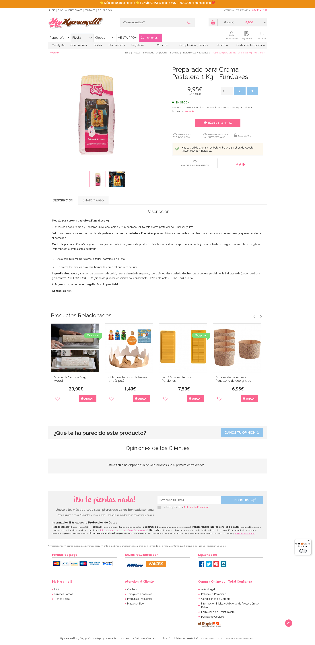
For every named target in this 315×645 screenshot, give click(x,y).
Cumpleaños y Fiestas (193, 45)
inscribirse (242, 500)
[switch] (303, 551)
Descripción (63, 200)
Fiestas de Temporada (250, 45)
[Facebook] (201, 564)
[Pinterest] (216, 564)
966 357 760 (259, 10)
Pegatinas (137, 45)
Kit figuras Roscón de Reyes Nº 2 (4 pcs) (127, 379)
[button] (240, 91)
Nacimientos (117, 45)
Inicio (52, 10)
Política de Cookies (212, 616)
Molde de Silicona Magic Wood (71, 379)
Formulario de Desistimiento (218, 612)
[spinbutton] (227, 91)
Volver (55, 52)
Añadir (88, 398)
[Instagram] (223, 564)
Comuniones (149, 37)
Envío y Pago (93, 200)
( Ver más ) (189, 111)
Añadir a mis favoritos (195, 165)
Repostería (57, 37)
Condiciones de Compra (215, 598)
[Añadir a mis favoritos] (57, 399)
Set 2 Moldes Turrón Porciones (176, 379)
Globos (100, 37)
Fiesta (76, 37)
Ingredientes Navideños (195, 52)
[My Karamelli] (75, 23)
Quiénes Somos (73, 10)
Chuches (162, 45)
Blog (60, 10)
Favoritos (262, 38)
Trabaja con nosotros (139, 594)
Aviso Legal (208, 589)
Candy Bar (58, 45)
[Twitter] (209, 564)
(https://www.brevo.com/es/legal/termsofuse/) (124, 530)
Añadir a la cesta (220, 123)
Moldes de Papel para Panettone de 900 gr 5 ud (233, 379)
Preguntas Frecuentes (140, 598)
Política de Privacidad (196, 507)
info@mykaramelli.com (107, 638)
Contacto (90, 10)
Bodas (98, 45)
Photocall (223, 45)
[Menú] (309, 541)
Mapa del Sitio (135, 603)
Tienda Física (105, 10)
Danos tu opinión (240, 432)
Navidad (174, 52)
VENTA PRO (126, 37)
